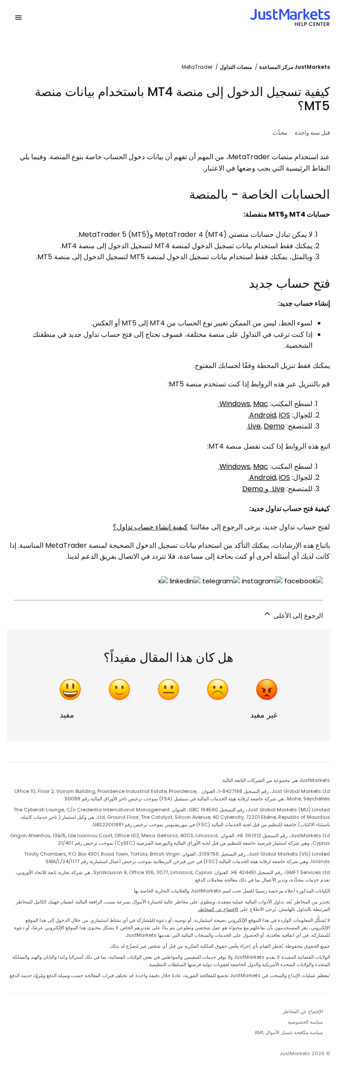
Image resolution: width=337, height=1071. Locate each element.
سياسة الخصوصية (305, 1021)
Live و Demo (263, 489)
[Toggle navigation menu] (18, 17)
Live (254, 426)
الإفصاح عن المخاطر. (217, 909)
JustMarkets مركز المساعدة (294, 67)
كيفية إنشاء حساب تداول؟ (150, 527)
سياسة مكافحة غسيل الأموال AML (289, 1032)
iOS (284, 415)
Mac (260, 404)
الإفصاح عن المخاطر (303, 1011)
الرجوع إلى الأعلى (297, 615)
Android (262, 415)
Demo (274, 426)
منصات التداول (236, 67)
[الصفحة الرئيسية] (290, 17)
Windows (234, 404)
